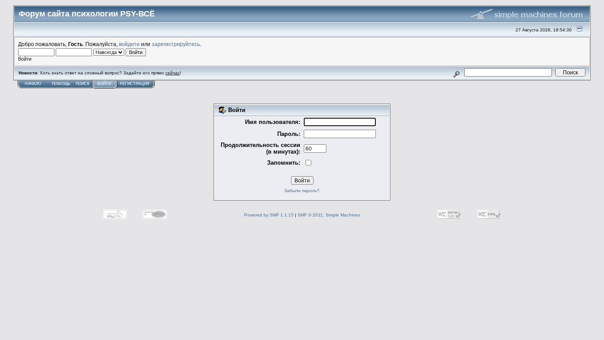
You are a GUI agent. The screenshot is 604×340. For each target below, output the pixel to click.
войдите (129, 44)
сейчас (172, 72)
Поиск (82, 83)
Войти (104, 83)
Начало (33, 83)
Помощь (61, 83)
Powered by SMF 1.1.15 (269, 214)
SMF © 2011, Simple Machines (329, 214)
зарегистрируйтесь (176, 44)
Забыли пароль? (302, 190)
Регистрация (134, 83)
